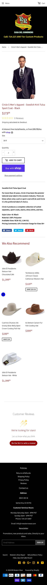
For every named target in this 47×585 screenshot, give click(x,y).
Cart (43, 3)
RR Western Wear (17, 570)
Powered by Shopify (32, 570)
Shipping (5, 122)
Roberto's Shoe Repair (17, 555)
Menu (7, 3)
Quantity (5, 148)
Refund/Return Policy (35, 555)
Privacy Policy (23, 480)
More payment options (13, 175)
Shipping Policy (23, 476)
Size (3, 135)
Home (4, 47)
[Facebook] (19, 563)
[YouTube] (42, 563)
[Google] (29, 563)
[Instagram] (33, 563)
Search (5, 555)
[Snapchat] (38, 563)
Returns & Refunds (23, 473)
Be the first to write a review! (23, 443)
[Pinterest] (24, 563)
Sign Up (40, 542)
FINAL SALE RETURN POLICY (22, 558)
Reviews (23, 483)
